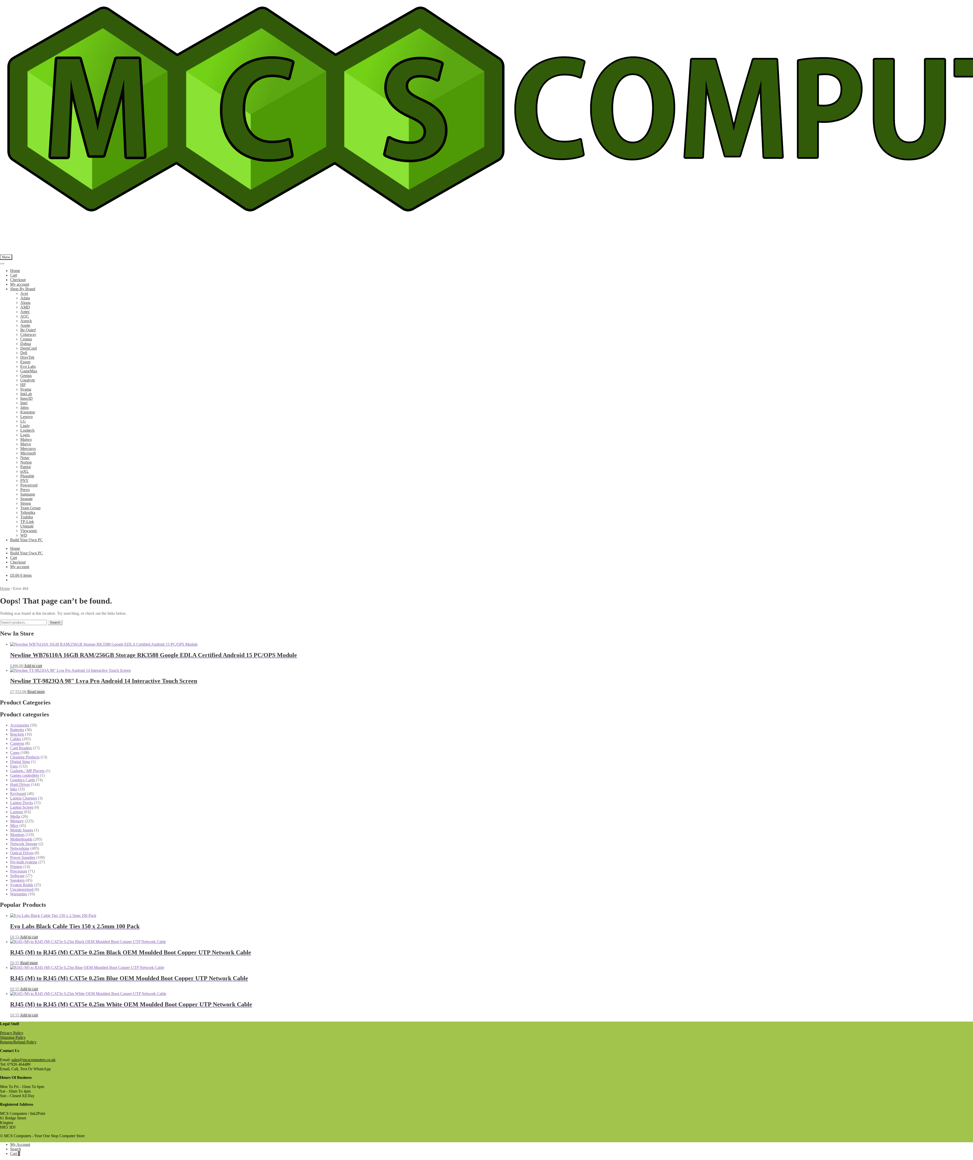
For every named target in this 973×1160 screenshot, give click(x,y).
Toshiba (26, 517)
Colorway (28, 334)
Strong (25, 503)
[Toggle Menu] (2, 263)
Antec (25, 312)
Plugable (27, 476)
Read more (36, 692)
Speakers (17, 880)
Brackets (17, 734)
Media (15, 816)
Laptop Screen (21, 807)
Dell (23, 353)
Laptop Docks (21, 803)
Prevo (25, 489)
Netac (25, 458)
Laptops (16, 812)
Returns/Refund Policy (18, 1042)
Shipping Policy (13, 1037)
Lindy (25, 426)
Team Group (30, 508)
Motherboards (21, 839)
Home (15, 270)
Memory (17, 821)
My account (19, 284)
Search (55, 622)
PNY (24, 480)
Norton (26, 462)
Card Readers (21, 748)
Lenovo (26, 416)
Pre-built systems (23, 862)
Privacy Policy (11, 1033)
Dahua (25, 343)
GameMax (28, 371)
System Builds (21, 885)
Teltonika (27, 512)
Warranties (18, 894)
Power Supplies (22, 857)
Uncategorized (21, 889)
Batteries (17, 730)
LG (23, 421)
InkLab (26, 394)
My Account (20, 1144)
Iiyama (25, 389)
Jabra (24, 407)
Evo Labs (28, 366)
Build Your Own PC (26, 540)
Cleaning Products (25, 757)
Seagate (26, 499)
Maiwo (26, 439)
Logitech (27, 430)
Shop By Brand (22, 289)
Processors (18, 871)
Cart (13, 275)
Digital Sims (20, 761)
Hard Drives (20, 784)
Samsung (27, 494)
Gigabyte (27, 380)
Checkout (18, 280)
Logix (25, 435)
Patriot (25, 467)
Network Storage (24, 844)
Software (17, 876)
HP (23, 385)
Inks (13, 789)
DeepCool (28, 348)
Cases (15, 752)
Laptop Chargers (23, 798)
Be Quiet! (28, 330)
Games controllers (24, 775)
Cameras (17, 743)
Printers (16, 866)
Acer (24, 293)
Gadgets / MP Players (27, 771)
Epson (25, 362)
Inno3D (26, 398)
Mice (14, 825)
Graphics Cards (22, 780)
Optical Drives (21, 853)
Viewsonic (28, 531)
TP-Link (27, 521)
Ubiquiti (26, 526)
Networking (19, 848)
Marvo (25, 444)
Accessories (19, 725)
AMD (25, 307)
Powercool (29, 485)
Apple (25, 325)
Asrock (26, 321)
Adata (25, 298)
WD (23, 535)
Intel (23, 403)
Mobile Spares (21, 830)
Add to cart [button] (33, 666)
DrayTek (27, 357)
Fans (14, 766)
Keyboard (18, 793)
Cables (15, 739)
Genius (26, 375)
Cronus (26, 339)
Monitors (17, 834)
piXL (24, 471)
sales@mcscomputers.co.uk (33, 1060)
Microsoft (28, 453)
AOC (24, 316)
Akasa (25, 302)
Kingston (27, 412)
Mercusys (28, 448)
